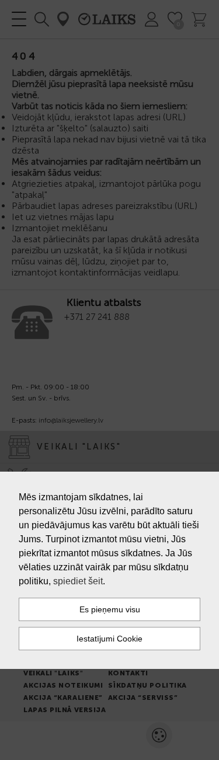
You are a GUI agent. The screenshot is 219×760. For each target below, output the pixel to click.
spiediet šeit (78, 581)
